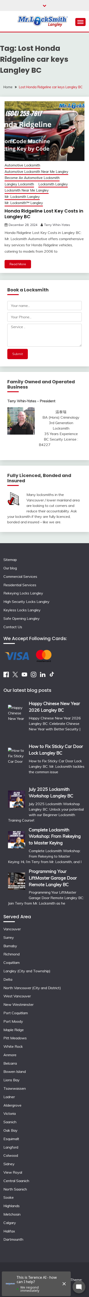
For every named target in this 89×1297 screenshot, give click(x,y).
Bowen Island (14, 1071)
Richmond (11, 954)
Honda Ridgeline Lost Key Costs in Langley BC (44, 214)
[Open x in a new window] (15, 676)
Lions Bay (11, 1080)
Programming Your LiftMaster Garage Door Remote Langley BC (53, 878)
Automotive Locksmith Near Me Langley (36, 171)
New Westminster (18, 1004)
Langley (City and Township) (26, 971)
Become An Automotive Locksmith (32, 178)
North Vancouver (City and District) (32, 988)
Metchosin (12, 1214)
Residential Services (19, 585)
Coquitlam (11, 962)
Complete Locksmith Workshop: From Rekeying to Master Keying (55, 836)
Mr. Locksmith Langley (22, 197)
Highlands (11, 1206)
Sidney (9, 1164)
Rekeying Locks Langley (23, 593)
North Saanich (15, 1189)
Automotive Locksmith (22, 165)
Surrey (8, 937)
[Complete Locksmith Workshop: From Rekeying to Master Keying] (16, 838)
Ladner (9, 1097)
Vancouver (12, 929)
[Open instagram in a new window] (33, 676)
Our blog (10, 568)
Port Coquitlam (15, 1013)
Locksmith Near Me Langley (27, 190)
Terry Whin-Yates (57, 225)
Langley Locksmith (19, 184)
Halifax (9, 1231)
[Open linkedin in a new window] (42, 676)
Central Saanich (16, 1180)
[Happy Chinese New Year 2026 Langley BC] (16, 719)
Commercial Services (20, 576)
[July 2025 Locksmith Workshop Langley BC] (16, 797)
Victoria (9, 1113)
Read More (18, 264)
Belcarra (10, 1063)
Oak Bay (10, 1130)
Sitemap (10, 559)
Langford (10, 1147)
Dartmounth (13, 1239)
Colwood (10, 1155)
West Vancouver (17, 996)
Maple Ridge (13, 1029)
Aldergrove (12, 1105)
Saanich (9, 1122)
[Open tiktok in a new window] (52, 676)
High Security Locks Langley (26, 601)
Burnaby (10, 946)
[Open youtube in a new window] (24, 676)
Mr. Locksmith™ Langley (24, 203)
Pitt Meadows (15, 1038)
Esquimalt (11, 1138)
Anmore (9, 1055)
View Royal (12, 1172)
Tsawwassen (14, 1088)
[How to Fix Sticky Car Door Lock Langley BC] (16, 762)
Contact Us (12, 627)
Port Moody (13, 1021)
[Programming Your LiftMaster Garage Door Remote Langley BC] (16, 879)
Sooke (8, 1197)
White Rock (13, 1046)
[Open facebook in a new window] (6, 676)
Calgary (9, 1222)
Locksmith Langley (53, 184)
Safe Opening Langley (21, 618)
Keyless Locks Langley (22, 610)
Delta (7, 979)
